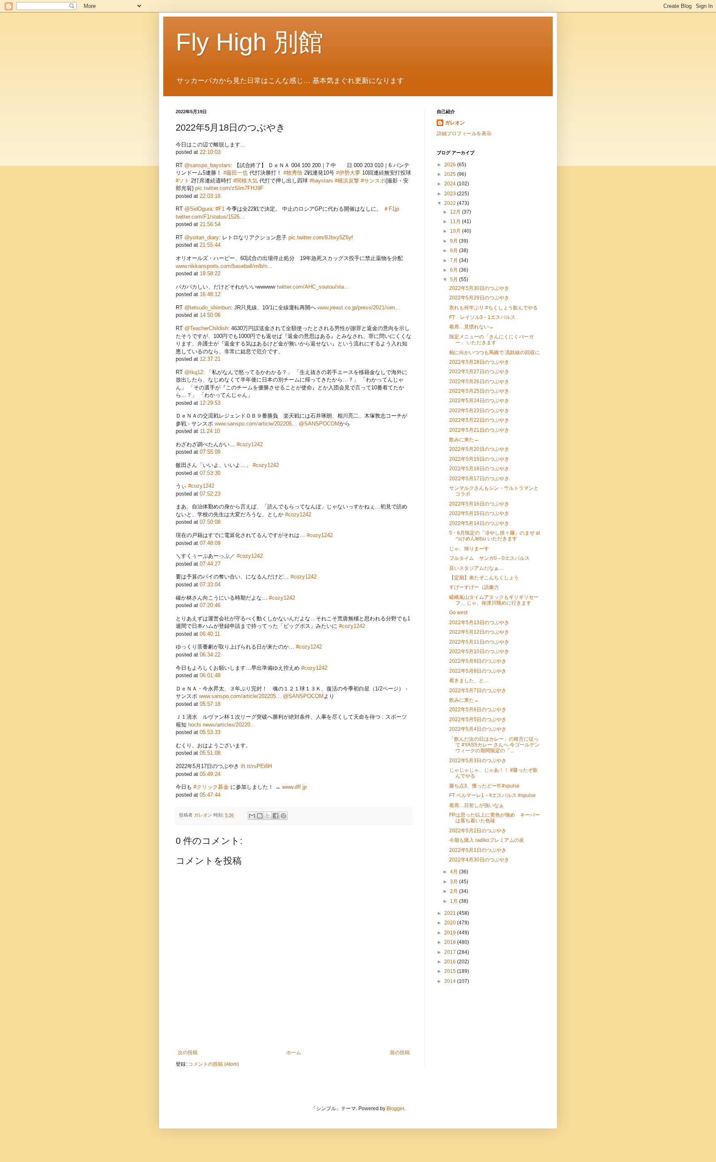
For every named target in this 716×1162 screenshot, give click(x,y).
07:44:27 (210, 564)
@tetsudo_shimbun (207, 307)
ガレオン (455, 123)
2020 (450, 923)
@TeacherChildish (206, 328)
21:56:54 (210, 224)
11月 (456, 221)
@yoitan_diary (201, 237)
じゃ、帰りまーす (469, 549)
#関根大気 (245, 180)
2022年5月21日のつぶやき (479, 430)
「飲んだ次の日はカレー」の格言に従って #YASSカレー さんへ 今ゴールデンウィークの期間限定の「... (494, 745)
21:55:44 (210, 245)
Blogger (395, 1108)
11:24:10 (210, 431)
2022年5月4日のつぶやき (477, 729)
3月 (454, 882)
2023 (450, 194)
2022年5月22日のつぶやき (479, 420)
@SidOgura (198, 209)
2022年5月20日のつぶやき (479, 449)
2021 (450, 913)
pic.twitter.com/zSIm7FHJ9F (229, 188)
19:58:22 (210, 273)
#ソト (182, 180)
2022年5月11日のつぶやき (479, 642)
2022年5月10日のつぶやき (479, 651)
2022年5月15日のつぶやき (479, 513)
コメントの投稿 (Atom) (213, 1064)
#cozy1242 (250, 444)
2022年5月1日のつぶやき (477, 850)
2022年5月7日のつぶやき (477, 690)
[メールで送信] (252, 816)
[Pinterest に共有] (283, 816)
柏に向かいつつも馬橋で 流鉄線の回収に (494, 352)
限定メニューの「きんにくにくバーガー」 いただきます (491, 339)
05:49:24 (210, 774)
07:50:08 (210, 522)
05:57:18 (210, 704)
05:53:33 (210, 732)
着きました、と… (469, 680)
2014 (450, 981)
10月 (456, 231)
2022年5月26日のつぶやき (479, 381)
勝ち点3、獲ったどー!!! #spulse (484, 786)
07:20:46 (210, 605)
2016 (450, 962)
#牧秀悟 (292, 173)
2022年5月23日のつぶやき (479, 410)
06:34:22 (210, 654)
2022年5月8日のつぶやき (477, 671)
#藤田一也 (235, 173)
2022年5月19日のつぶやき (479, 459)
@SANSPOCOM (319, 424)
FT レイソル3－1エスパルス (482, 317)
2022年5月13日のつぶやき (479, 622)
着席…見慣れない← (471, 327)
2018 (450, 942)
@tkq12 (193, 372)
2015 (450, 971)
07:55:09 (210, 452)
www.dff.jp (294, 787)
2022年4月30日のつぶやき (479, 860)
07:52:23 (210, 494)
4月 (454, 872)
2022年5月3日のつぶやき (477, 760)
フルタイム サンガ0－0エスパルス (489, 558)
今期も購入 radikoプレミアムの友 (486, 840)
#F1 (220, 209)
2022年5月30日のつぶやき (479, 288)
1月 (454, 901)
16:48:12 (210, 294)
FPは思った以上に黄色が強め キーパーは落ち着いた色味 (494, 818)
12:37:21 (210, 359)
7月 (454, 260)
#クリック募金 (211, 787)
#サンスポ (373, 180)
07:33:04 (210, 584)
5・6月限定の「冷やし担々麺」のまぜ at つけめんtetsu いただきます (494, 536)
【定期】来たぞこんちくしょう (484, 578)
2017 (450, 952)
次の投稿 (188, 1052)
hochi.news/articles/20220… (222, 725)
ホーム (293, 1052)
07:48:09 (210, 543)
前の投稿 (400, 1052)
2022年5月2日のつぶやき (477, 831)
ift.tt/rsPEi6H (256, 766)
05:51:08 (210, 753)
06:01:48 (210, 675)
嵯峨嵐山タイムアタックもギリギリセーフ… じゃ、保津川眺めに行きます (494, 600)
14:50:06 (210, 315)
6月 (454, 270)
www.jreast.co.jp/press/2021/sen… (358, 307)
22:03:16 (210, 196)
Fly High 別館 (249, 42)
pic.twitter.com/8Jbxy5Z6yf (320, 237)
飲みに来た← (464, 439)
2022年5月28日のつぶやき (479, 362)
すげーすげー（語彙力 (474, 587)
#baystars (321, 180)
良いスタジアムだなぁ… (476, 568)
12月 (456, 212)
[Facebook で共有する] (275, 816)
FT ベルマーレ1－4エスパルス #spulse (492, 795)
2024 (450, 184)
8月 (454, 250)
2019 (450, 933)
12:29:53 (210, 403)
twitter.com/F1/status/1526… (210, 217)
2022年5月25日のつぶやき (479, 391)
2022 (450, 203)
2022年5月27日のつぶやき (479, 371)
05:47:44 (210, 795)
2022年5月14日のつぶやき (479, 523)
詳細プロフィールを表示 (464, 133)
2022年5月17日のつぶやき (479, 478)
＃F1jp (391, 209)
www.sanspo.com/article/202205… (256, 424)
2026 (450, 165)
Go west (458, 612)
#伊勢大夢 (348, 173)
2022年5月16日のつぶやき (479, 504)
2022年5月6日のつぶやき (477, 709)
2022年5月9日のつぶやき (477, 661)
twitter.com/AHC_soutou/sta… (313, 287)
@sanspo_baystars (207, 165)
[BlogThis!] (260, 816)
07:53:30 (210, 473)
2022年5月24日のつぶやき (479, 401)
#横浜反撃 (347, 180)
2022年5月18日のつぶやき (479, 469)
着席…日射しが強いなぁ (476, 805)
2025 (450, 174)
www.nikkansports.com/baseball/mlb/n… (224, 266)
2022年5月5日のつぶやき (477, 719)
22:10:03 (210, 152)
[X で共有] (268, 816)
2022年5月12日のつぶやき (479, 632)
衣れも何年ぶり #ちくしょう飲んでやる (493, 308)
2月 (454, 891)
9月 (454, 241)
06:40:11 (210, 634)
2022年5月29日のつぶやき (479, 298)
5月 (454, 279)
